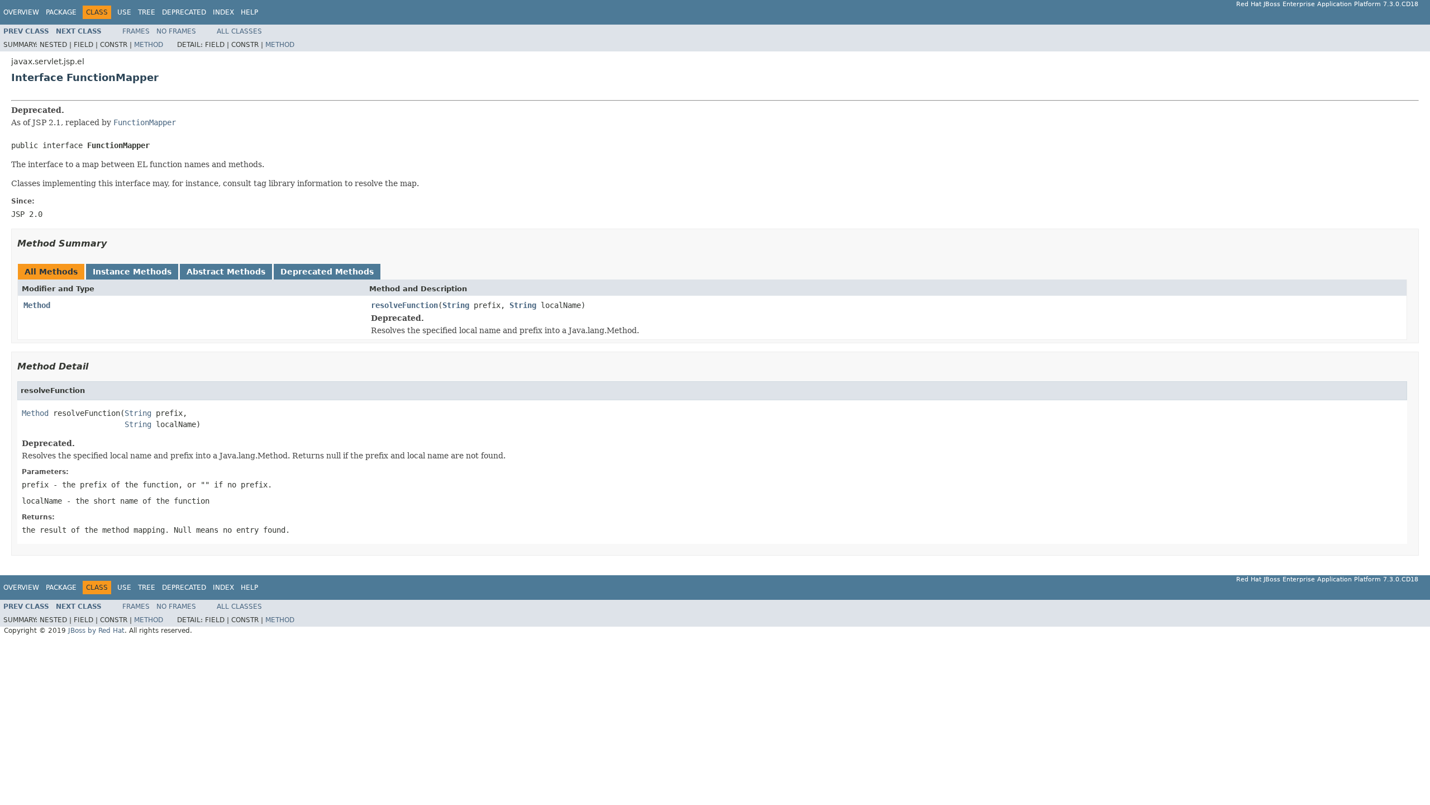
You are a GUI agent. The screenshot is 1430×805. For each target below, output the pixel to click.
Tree (146, 12)
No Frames (176, 31)
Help (249, 12)
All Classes (239, 31)
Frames (136, 31)
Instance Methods (132, 271)
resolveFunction (404, 305)
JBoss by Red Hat (96, 630)
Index (223, 12)
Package (61, 12)
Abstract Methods (226, 271)
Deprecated (184, 12)
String (455, 305)
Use (124, 12)
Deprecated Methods (327, 271)
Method (148, 45)
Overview (21, 12)
